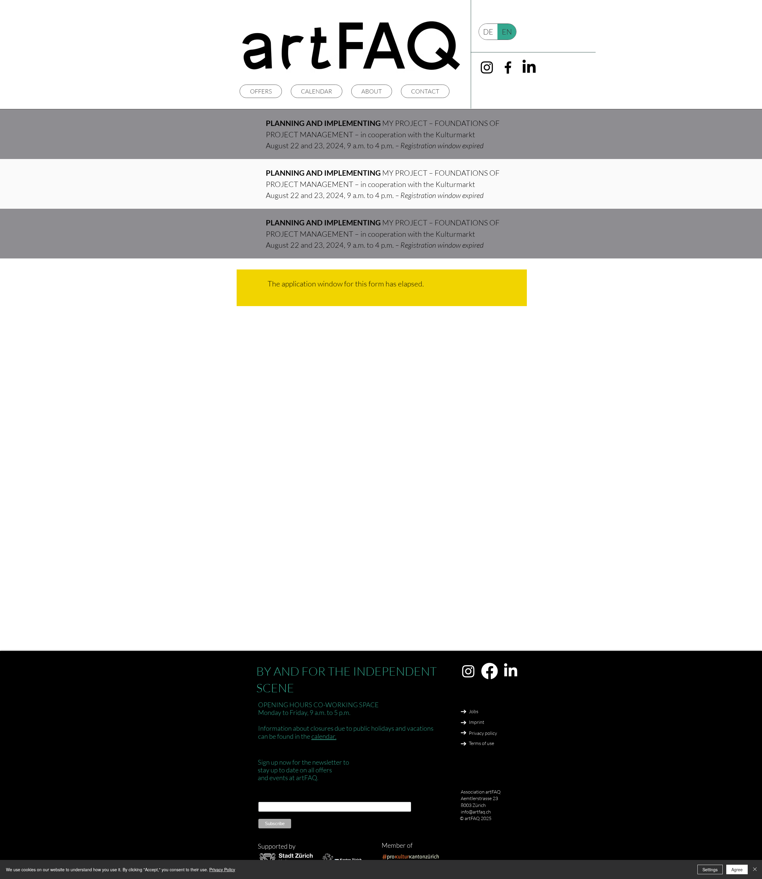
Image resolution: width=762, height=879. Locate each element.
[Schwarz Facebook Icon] (508, 67)
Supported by (277, 846)
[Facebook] (489, 671)
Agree (737, 869)
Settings (710, 869)
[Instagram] (468, 671)
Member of (397, 845)
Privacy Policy (222, 869)
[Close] (754, 869)
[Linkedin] (510, 671)
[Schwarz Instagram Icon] (487, 67)
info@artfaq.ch (476, 812)
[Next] (463, 711)
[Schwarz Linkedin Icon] (529, 67)
